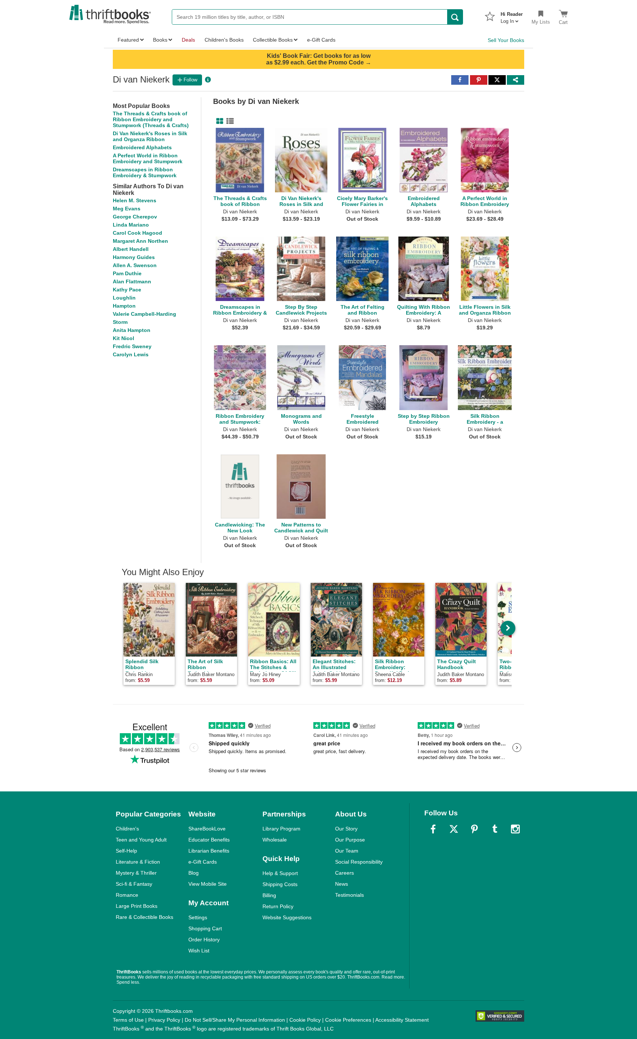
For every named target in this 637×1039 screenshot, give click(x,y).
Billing (269, 895)
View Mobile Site (207, 884)
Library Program (281, 829)
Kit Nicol (123, 338)
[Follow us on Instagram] (515, 829)
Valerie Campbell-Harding (144, 314)
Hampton (124, 306)
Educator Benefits (209, 840)
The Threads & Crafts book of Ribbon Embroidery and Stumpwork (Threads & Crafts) (151, 119)
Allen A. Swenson (135, 265)
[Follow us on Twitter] (454, 829)
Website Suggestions (286, 917)
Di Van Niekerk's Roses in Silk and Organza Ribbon (150, 136)
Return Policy (277, 906)
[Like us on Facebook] (433, 829)
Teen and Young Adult (141, 840)
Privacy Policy (164, 1020)
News (341, 884)
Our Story (346, 829)
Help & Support (280, 873)
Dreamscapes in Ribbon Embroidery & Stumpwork (145, 172)
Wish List (198, 951)
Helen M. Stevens (134, 200)
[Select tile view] (228, 121)
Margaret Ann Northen (140, 241)
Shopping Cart (205, 928)
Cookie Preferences (348, 1020)
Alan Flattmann (132, 281)
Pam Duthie (127, 273)
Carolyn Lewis (131, 354)
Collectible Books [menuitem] (273, 40)
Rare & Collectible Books (144, 917)
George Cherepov (135, 217)
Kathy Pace (127, 290)
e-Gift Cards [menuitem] (321, 40)
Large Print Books (136, 906)
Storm (120, 322)
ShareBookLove (207, 829)
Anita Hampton (131, 330)
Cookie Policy (305, 1020)
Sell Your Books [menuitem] (506, 40)
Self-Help (126, 851)
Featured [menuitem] (128, 40)
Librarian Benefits (208, 851)
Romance (127, 895)
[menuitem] (512, 15)
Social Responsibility (359, 862)
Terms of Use (128, 1020)
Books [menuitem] (160, 40)
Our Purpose (350, 840)
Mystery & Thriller (136, 873)
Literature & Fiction (138, 862)
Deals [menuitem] (188, 40)
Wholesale (274, 840)
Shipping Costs (279, 884)
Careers (344, 873)
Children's (127, 829)
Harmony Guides (134, 257)
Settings (197, 917)
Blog (193, 873)
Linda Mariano (131, 225)
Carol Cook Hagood (137, 233)
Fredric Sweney (132, 346)
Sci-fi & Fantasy (134, 884)
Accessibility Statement (402, 1020)
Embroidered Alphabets (142, 147)
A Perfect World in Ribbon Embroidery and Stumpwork (147, 158)
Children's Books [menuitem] (224, 40)
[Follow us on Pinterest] (474, 829)
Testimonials (349, 895)
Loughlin (124, 298)
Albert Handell (131, 249)
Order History (204, 939)
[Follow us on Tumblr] (495, 829)
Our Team (346, 851)
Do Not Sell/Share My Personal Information (235, 1020)
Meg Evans (126, 208)
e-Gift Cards (202, 862)
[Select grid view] (218, 121)
